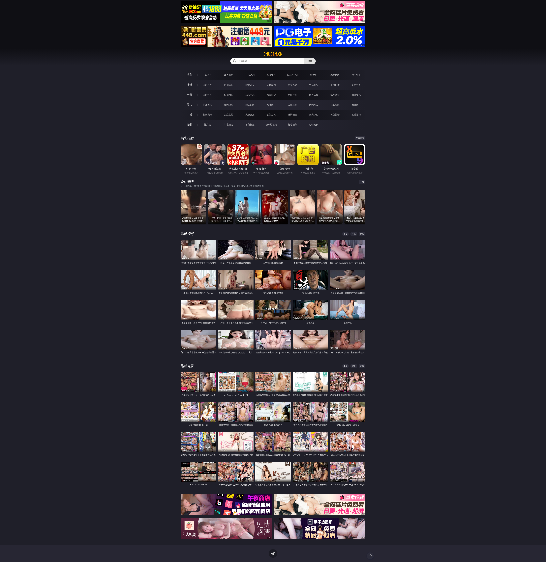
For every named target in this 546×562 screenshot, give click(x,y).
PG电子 (207, 74)
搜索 (310, 61)
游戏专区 (271, 74)
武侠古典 (271, 114)
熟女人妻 (292, 84)
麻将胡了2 (292, 74)
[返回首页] (370, 555)
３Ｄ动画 (271, 84)
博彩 (189, 75)
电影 (189, 95)
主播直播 (335, 84)
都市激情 (207, 114)
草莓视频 (250, 124)
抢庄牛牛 (356, 74)
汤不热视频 (271, 124)
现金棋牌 (335, 74)
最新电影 (187, 366)
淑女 (354, 366)
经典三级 (313, 94)
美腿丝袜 (292, 104)
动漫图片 (271, 104)
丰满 (346, 366)
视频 (189, 85)
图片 (189, 105)
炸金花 (313, 74)
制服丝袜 (292, 94)
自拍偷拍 (228, 84)
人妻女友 (250, 114)
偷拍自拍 (228, 94)
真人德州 (228, 74)
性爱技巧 (356, 114)
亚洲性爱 (207, 94)
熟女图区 (335, 104)
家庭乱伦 (228, 114)
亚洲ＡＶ (207, 84)
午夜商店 (228, 124)
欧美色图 (250, 104)
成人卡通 (250, 94)
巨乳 (354, 234)
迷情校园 (292, 114)
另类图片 (356, 104)
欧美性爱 (271, 94)
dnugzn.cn (273, 54)
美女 (346, 234)
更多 (362, 234)
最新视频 (187, 233)
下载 (362, 182)
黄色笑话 (335, 114)
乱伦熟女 (335, 94)
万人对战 (250, 74)
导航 (189, 124)
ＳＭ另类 (356, 84)
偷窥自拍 (207, 104)
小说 (189, 114)
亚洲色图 (228, 104)
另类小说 (313, 114)
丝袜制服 (313, 84)
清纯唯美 (313, 104)
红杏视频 (292, 124)
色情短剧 (313, 124)
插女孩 (207, 124)
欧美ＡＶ (250, 84)
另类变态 (356, 94)
